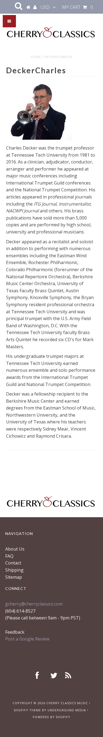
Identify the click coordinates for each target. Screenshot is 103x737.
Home (36, 57)
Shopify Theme (27, 710)
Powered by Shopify (51, 717)
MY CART (77, 7)
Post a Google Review (27, 639)
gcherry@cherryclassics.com (34, 604)
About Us (14, 549)
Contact (13, 563)
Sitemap (13, 577)
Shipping (14, 570)
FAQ (9, 556)
